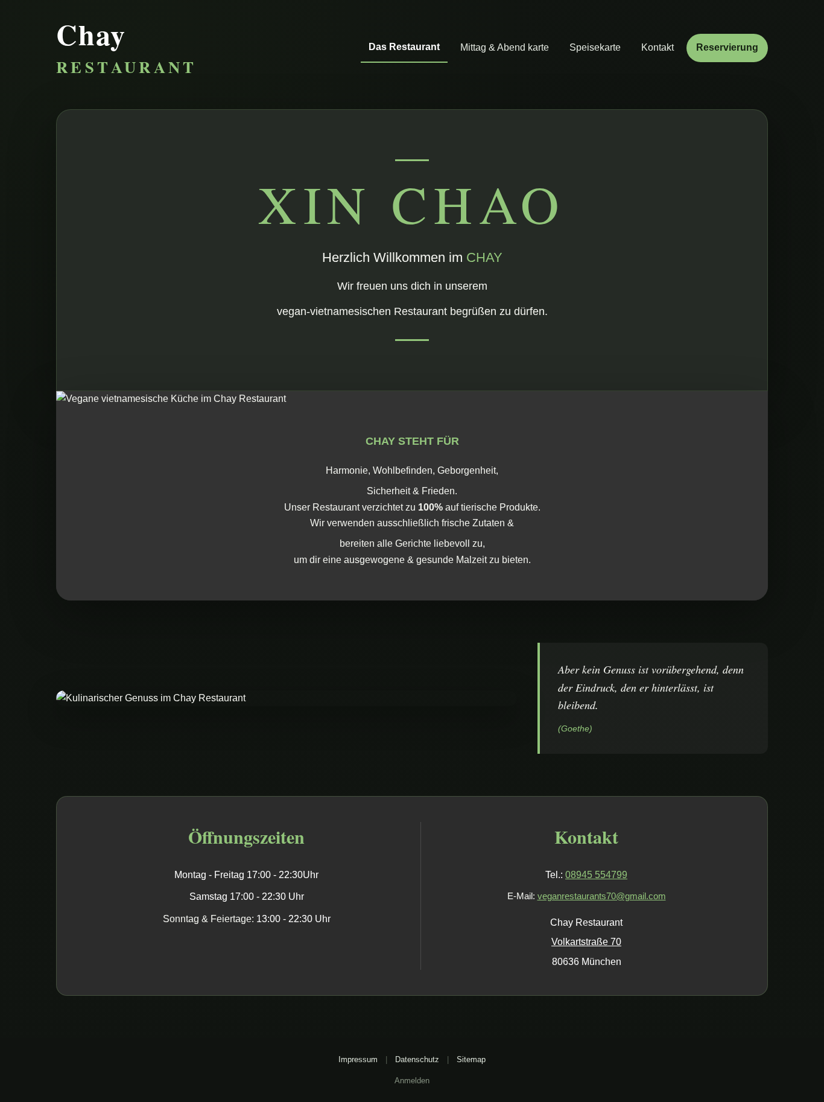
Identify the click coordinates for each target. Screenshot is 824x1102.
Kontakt (657, 47)
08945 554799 (596, 875)
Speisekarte (595, 47)
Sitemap (471, 1059)
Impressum (358, 1059)
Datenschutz (417, 1059)
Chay (126, 48)
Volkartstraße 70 (586, 942)
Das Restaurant (404, 47)
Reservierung (727, 47)
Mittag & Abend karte (504, 47)
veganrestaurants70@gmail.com (601, 896)
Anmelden (412, 1080)
